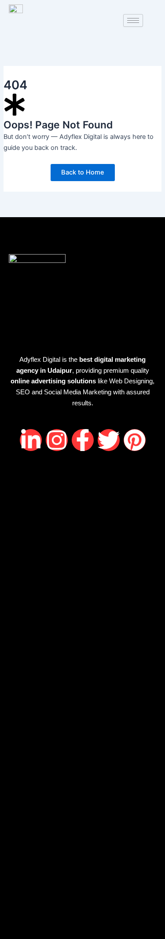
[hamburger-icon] (133, 20)
